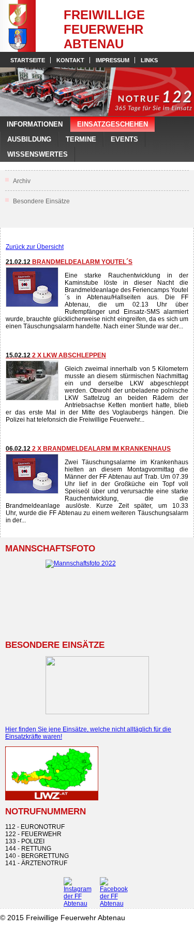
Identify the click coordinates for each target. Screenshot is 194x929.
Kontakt (70, 60)
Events (124, 139)
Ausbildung (29, 139)
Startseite (27, 60)
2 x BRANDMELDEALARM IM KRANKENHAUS (88, 448)
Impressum (112, 60)
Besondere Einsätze (41, 201)
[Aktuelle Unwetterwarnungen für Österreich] (51, 798)
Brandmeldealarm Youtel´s (69, 262)
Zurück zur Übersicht (35, 247)
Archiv (22, 181)
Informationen (35, 124)
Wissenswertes (37, 154)
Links (149, 60)
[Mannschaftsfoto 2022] (97, 594)
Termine (81, 139)
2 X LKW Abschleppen (56, 355)
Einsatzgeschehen (112, 124)
